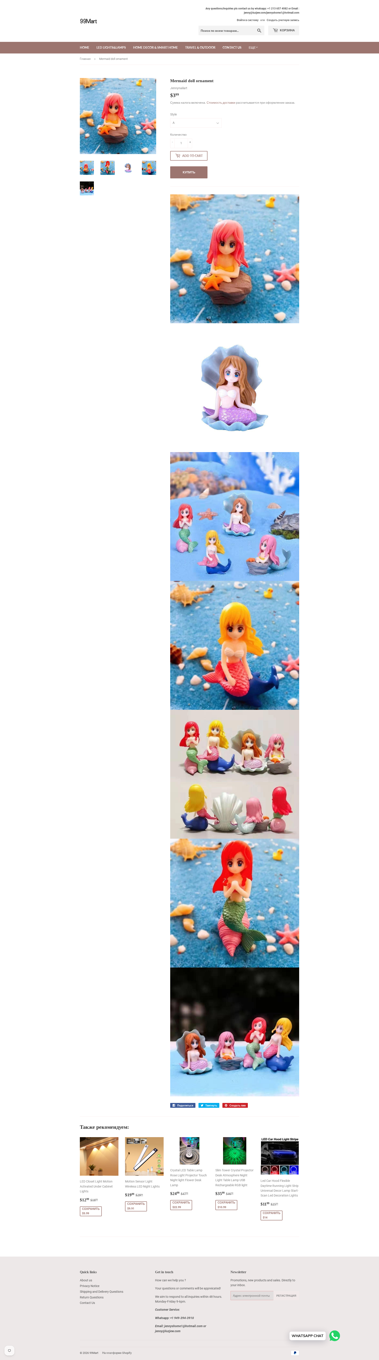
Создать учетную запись (283, 20)
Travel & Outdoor (200, 47)
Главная (85, 58)
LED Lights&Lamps (111, 47)
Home (84, 47)
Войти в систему (248, 20)
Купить (189, 172)
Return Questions (92, 1297)
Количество (178, 134)
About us (86, 1280)
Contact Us (232, 47)
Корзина (287, 30)
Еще (252, 47)
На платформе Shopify (117, 1353)
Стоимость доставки (221, 102)
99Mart (93, 1353)
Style (173, 114)
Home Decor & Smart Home (155, 47)
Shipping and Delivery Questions (101, 1291)
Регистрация (286, 1295)
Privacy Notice (89, 1286)
